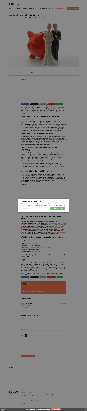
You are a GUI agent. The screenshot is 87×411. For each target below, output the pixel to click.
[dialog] (43, 205)
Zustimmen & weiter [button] (58, 208)
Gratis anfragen (56, 409)
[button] (43, 409)
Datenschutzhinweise (60, 205)
